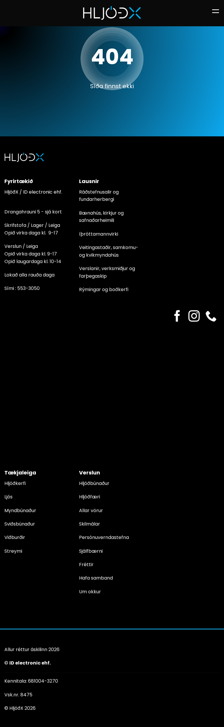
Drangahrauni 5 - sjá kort (33, 211)
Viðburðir (14, 537)
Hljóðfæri (89, 496)
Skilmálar (89, 524)
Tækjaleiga (20, 472)
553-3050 (28, 288)
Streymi (13, 551)
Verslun (89, 472)
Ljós (8, 496)
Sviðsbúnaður (19, 524)
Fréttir (86, 564)
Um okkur (90, 591)
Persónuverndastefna (104, 537)
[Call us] (211, 317)
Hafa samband (96, 578)
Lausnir (89, 181)
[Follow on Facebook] (177, 317)
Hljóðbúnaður (94, 483)
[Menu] (215, 13)
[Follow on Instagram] (194, 317)
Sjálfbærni (91, 551)
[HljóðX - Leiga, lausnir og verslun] (112, 13)
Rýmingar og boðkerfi (103, 289)
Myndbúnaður (20, 510)
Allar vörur (91, 510)
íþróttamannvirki (98, 234)
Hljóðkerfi (15, 483)
